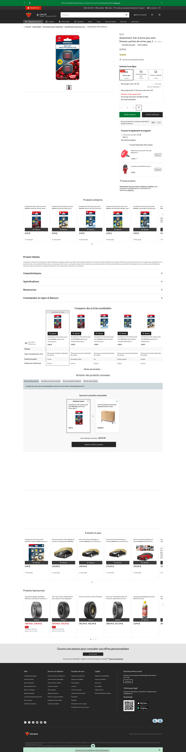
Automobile (36, 27)
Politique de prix (99, 690)
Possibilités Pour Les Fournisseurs (80, 707)
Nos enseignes (75, 683)
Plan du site (98, 683)
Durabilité (73, 700)
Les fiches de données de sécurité (33, 696)
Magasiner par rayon (35, 21)
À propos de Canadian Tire (78, 676)
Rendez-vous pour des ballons (55, 696)
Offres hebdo (65, 21)
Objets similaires (143, 45)
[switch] (27, 343)
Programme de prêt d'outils (55, 700)
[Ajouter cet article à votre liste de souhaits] (139, 107)
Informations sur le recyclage (79, 703)
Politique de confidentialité (102, 676)
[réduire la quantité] (133, 107)
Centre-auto (135, 21)
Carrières (73, 686)
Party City (123, 21)
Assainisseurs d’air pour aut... (75, 27)
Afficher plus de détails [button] (92, 369)
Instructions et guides (53, 703)
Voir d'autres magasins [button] (128, 99)
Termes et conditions (100, 679)
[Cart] (159, 15)
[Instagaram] (33, 722)
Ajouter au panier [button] (130, 114)
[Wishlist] (152, 15)
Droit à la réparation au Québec (103, 693)
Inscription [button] (100, 8)
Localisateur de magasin (30, 676)
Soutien (109, 8)
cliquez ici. (130, 190)
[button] (126, 15)
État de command (141, 15)
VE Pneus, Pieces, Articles (54, 683)
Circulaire (51, 21)
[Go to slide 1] (69, 87)
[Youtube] (37, 722)
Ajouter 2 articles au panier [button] (94, 444)
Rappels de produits (29, 693)
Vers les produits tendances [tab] (72, 381)
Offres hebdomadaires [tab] (31, 381)
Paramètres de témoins (30, 703)
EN (159, 8)
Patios (90, 21)
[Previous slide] (24, 3)
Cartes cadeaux (52, 690)
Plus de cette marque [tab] (90, 381)
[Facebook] (25, 722)
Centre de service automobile (55, 679)
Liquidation (80, 21)
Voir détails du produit (128, 45)
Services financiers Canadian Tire (56, 676)
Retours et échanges (29, 690)
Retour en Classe (110, 21)
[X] (29, 722)
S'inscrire (128, 681)
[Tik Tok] (45, 722)
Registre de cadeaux (53, 693)
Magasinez (117, 3)
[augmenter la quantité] (121, 107)
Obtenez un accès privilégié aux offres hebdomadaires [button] (92, 750)
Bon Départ (74, 696)
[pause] (30, 3)
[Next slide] (162, 3)
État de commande (29, 683)
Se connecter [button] (153, 8)
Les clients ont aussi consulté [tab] (50, 381)
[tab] (126, 75)
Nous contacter (28, 700)
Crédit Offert (90, 8)
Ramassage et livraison (30, 686)
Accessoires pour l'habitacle (53, 27)
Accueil (28, 27)
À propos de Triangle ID (77, 679)
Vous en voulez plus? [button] (153, 87)
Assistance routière (53, 686)
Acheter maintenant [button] (152, 114)
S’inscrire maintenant (116, 659)
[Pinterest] (41, 722)
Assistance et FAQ (29, 679)
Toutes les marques (76, 690)
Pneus (99, 21)
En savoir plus (128, 697)
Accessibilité (98, 686)
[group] (36, 626)
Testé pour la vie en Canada (78, 693)
